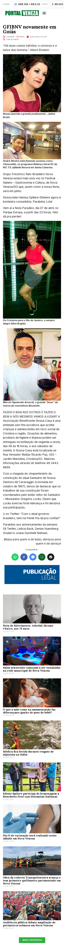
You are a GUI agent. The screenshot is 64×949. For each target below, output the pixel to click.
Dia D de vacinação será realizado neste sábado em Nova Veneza (30, 837)
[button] (44, 13)
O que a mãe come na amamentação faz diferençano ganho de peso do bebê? (29, 711)
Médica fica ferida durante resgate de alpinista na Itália (28, 753)
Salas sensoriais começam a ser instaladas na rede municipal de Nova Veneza (31, 669)
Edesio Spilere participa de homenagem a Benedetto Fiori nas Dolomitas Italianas (31, 795)
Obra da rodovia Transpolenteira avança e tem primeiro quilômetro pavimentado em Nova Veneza (32, 880)
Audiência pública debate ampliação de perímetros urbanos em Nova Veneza (29, 924)
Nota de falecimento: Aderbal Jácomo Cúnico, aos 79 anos (28, 627)
